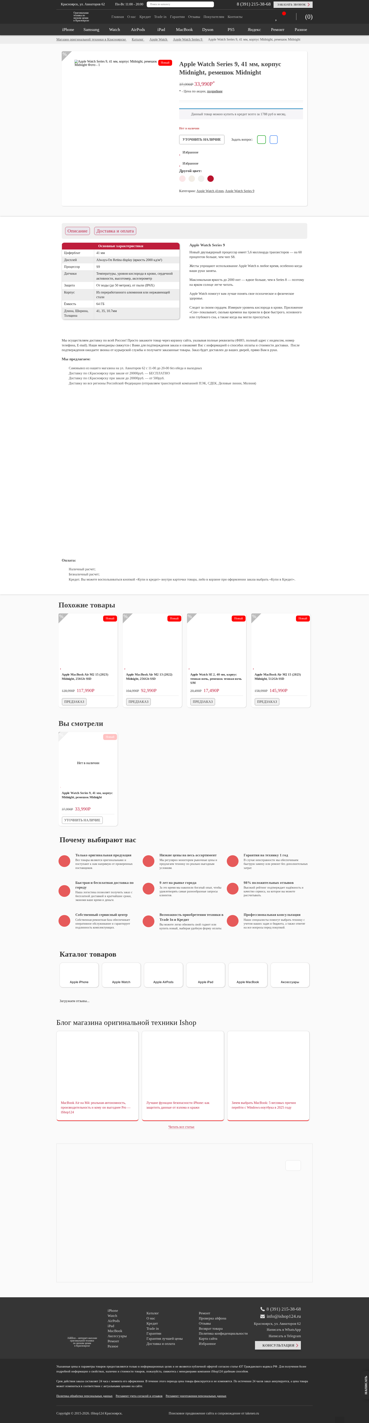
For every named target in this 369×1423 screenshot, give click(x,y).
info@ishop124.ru (284, 1316)
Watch (112, 1316)
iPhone (113, 1311)
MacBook (115, 1331)
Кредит (145, 17)
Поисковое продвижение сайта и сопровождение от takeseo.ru (214, 1413)
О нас (131, 17)
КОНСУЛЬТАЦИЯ (278, 1345)
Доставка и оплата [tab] (115, 231)
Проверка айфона (212, 1318)
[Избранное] (277, 17)
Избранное (207, 1344)
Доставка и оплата (160, 1344)
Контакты (235, 17)
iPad (111, 1326)
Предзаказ (74, 701)
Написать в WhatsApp (284, 1330)
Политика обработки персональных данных (84, 1396)
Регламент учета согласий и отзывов (139, 1396)
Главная (117, 17)
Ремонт (113, 1341)
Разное (113, 1346)
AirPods (114, 1321)
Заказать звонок (291, 4)
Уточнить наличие (202, 139)
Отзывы (194, 17)
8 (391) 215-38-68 (253, 4)
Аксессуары (117, 1336)
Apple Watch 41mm (210, 191)
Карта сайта (208, 1339)
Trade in (160, 17)
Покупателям (214, 17)
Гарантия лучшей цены (164, 1339)
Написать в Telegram (284, 1336)
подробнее (215, 91)
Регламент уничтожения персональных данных (196, 1396)
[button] (188, 152)
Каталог (152, 1313)
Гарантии (177, 17)
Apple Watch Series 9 (239, 191)
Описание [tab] (77, 231)
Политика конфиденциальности (223, 1333)
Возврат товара (211, 1329)
